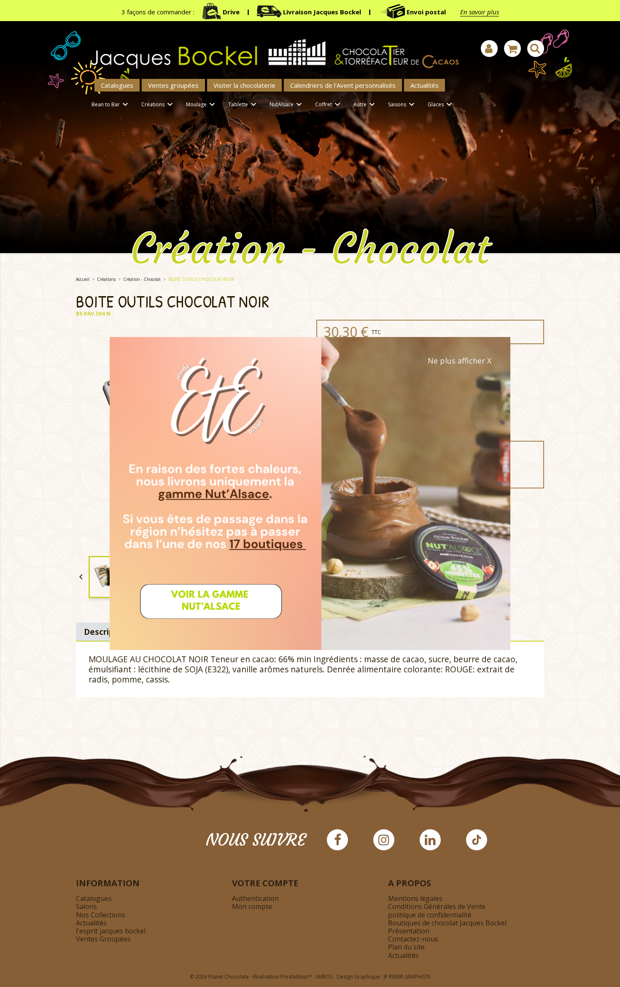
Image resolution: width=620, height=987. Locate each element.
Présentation (408, 931)
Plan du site (406, 947)
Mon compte (252, 906)
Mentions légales (415, 898)
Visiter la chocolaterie (244, 85)
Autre (365, 105)
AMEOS (323, 976)
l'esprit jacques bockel (111, 931)
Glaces (441, 105)
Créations (158, 105)
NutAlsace (287, 105)
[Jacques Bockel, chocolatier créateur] (270, 49)
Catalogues (117, 85)
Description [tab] (107, 631)
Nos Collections (100, 915)
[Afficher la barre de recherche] (535, 48)
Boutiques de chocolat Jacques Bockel (447, 923)
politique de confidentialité (430, 915)
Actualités (424, 85)
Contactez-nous (413, 939)
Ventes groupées (173, 85)
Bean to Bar (111, 105)
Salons (86, 906)
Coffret (328, 105)
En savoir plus (479, 12)
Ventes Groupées (103, 939)
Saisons (402, 105)
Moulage (201, 105)
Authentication (255, 898)
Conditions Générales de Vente (436, 906)
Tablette (243, 105)
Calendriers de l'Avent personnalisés (343, 85)
